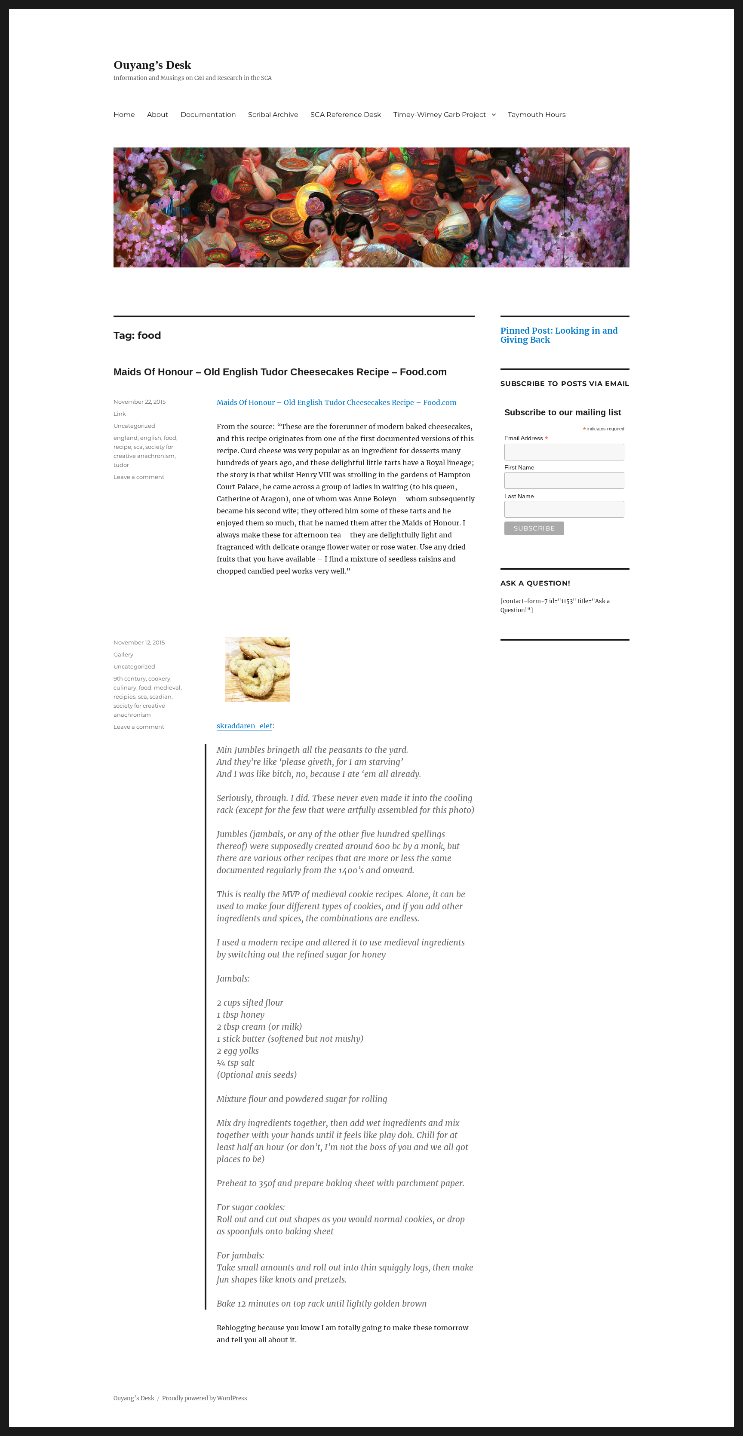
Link (120, 413)
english (150, 437)
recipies (124, 696)
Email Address (526, 438)
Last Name (519, 496)
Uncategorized (134, 425)
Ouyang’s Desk (152, 64)
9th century (130, 678)
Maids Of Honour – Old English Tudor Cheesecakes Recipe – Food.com (280, 371)
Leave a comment (139, 476)
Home (124, 114)
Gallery (123, 654)
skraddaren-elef (244, 725)
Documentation (208, 114)
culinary (125, 687)
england (126, 437)
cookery (159, 678)
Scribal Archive (273, 114)
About (158, 114)
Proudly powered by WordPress (204, 1398)
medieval (167, 687)
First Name (519, 467)
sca (138, 446)
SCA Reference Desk (345, 114)
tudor (121, 464)
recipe (122, 446)
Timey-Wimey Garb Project (439, 114)
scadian (161, 696)
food (170, 437)
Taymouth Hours (537, 114)
